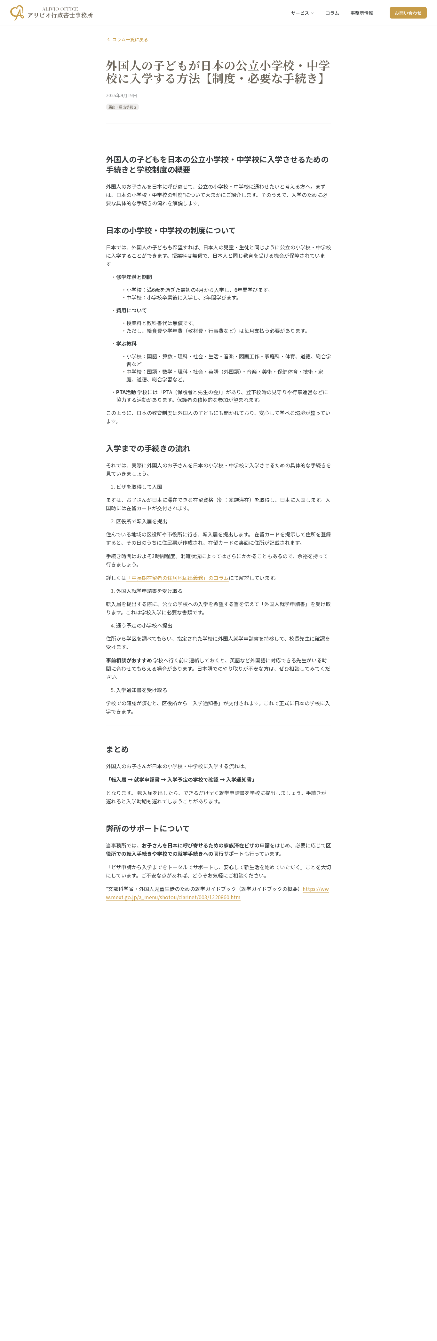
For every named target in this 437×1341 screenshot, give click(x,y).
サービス (300, 13)
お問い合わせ (408, 13)
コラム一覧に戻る (130, 39)
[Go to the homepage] (51, 12)
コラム (332, 13)
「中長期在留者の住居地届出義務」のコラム (177, 577)
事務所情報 (362, 13)
